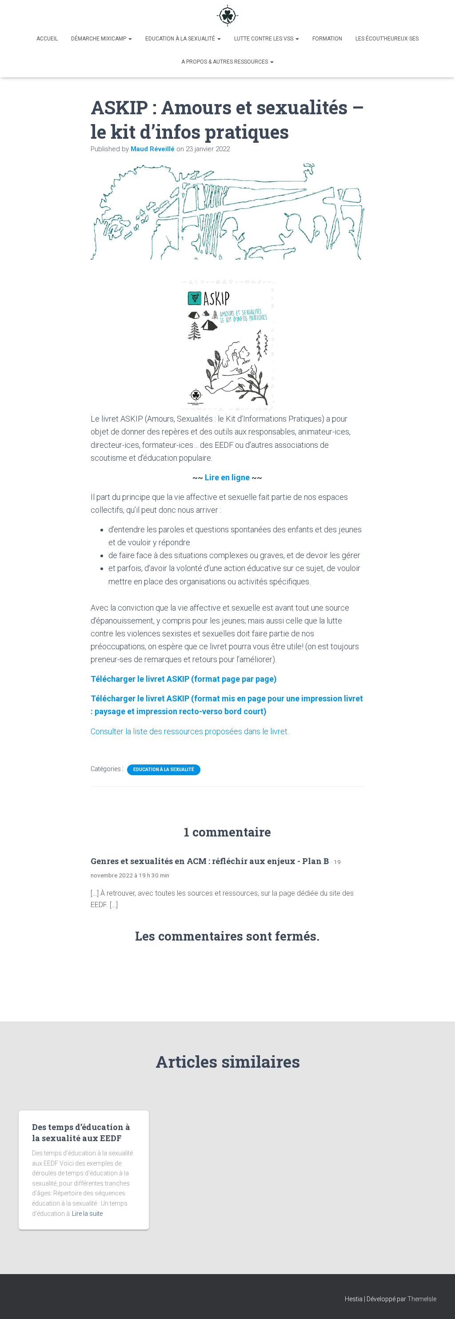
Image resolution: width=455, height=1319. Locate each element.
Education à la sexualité (180, 39)
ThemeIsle (421, 1299)
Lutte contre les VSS (264, 39)
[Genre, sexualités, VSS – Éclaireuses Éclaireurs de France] (227, 15)
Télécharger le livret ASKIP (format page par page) (184, 679)
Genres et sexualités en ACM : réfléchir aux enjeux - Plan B (210, 861)
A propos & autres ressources (225, 62)
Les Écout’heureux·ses (387, 39)
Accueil (47, 39)
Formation (327, 39)
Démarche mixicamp (99, 39)
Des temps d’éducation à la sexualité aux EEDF (81, 1132)
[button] (130, 39)
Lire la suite (87, 1213)
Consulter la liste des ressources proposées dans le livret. (190, 731)
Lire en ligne (227, 477)
